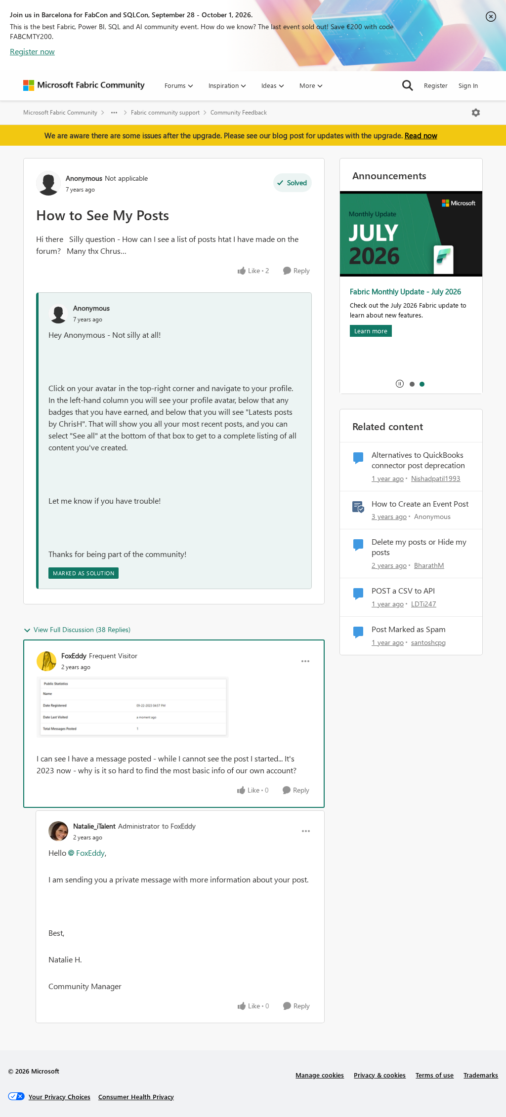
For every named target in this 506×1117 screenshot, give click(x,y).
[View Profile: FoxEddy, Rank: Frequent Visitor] (46, 661)
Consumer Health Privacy (136, 1096)
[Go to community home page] (84, 85)
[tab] (412, 384)
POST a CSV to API (403, 591)
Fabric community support (165, 112)
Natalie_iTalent (94, 826)
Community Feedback (239, 112)
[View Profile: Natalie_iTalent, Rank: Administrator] (58, 831)
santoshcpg (428, 642)
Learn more (370, 330)
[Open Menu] (476, 113)
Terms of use (435, 1075)
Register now (32, 51)
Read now (421, 135)
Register (436, 85)
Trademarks (481, 1075)
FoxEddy (73, 655)
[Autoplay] (400, 384)
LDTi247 (423, 603)
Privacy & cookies (380, 1075)
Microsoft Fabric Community (60, 112)
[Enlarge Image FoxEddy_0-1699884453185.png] (133, 707)
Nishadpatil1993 (436, 478)
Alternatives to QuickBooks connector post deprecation (418, 460)
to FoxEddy (179, 826)
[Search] (408, 85)
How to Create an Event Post (420, 504)
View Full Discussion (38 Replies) (82, 629)
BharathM (429, 565)
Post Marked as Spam (409, 629)
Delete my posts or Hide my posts (419, 547)
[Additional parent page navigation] (114, 113)
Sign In (468, 85)
